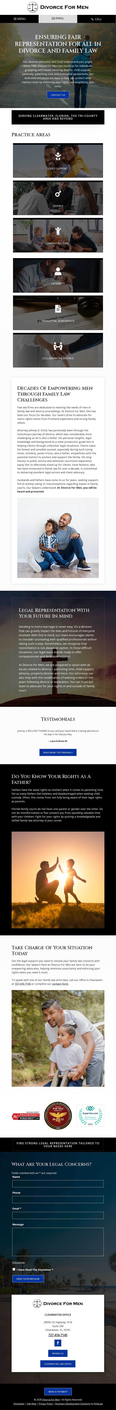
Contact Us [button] (58, 94)
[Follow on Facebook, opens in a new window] (57, 1343)
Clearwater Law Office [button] (58, 1363)
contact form (60, 983)
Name (16, 1176)
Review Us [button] (58, 1353)
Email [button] (60, 18)
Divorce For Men (51, 1399)
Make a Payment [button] (58, 1391)
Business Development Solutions (72, 1403)
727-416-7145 (23, 983)
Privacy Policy (46, 1403)
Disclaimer (18, 1262)
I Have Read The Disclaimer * (35, 1269)
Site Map (31, 1403)
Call (96, 19)
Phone (16, 1192)
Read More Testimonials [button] (58, 752)
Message (18, 1224)
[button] (19, 18)
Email (16, 1208)
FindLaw (98, 1403)
